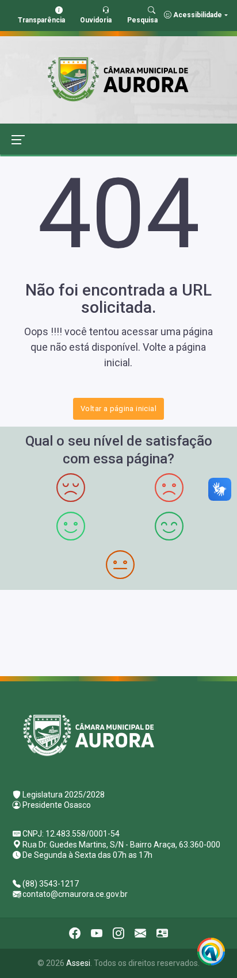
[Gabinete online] (162, 933)
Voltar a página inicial (118, 408)
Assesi (78, 963)
